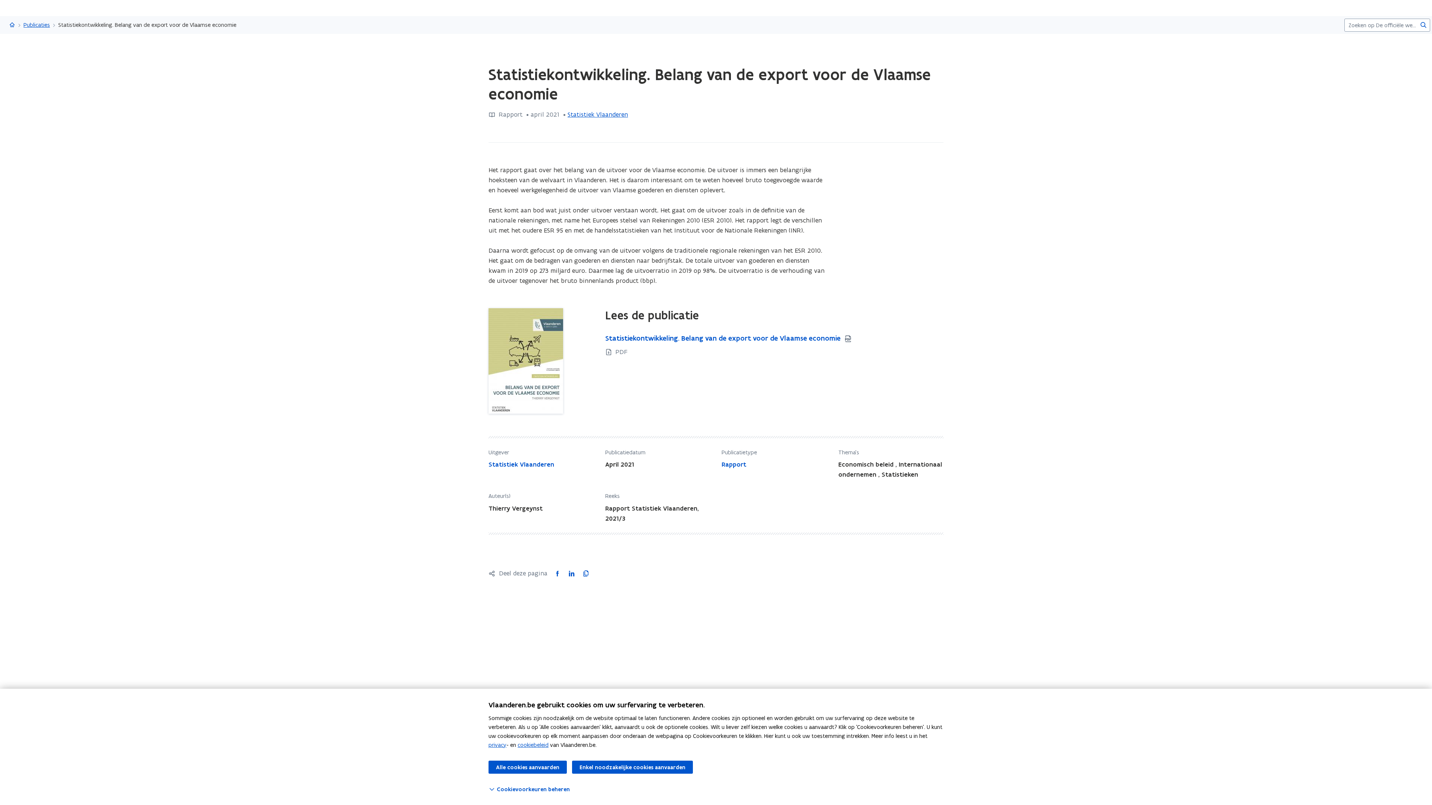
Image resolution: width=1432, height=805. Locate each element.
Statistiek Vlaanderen (598, 114)
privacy (497, 744)
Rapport (734, 464)
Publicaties (36, 24)
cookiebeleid (533, 744)
